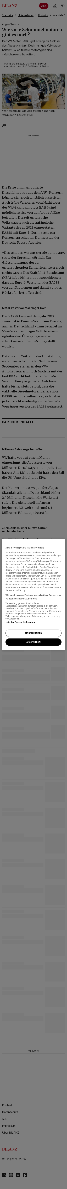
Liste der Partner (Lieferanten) (20, 622)
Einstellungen (33, 633)
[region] (33, 594)
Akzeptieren (33, 642)
